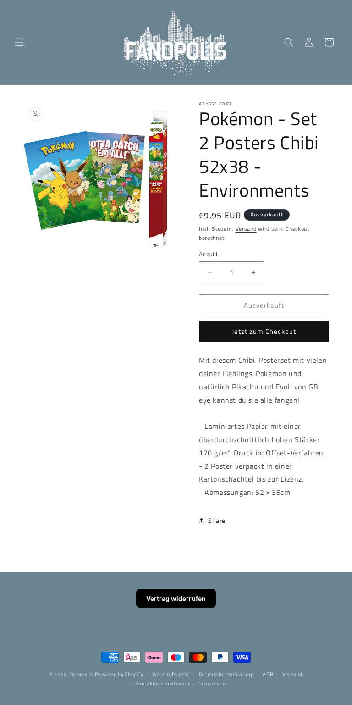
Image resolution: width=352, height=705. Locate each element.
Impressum (212, 683)
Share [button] (217, 520)
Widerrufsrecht (171, 674)
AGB (268, 674)
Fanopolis (81, 674)
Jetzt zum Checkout (264, 331)
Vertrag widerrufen (176, 598)
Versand (246, 228)
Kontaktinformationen (162, 683)
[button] (19, 42)
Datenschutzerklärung (226, 674)
